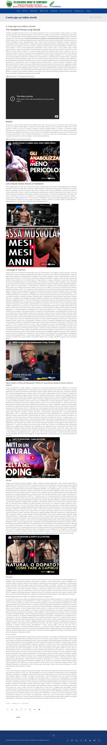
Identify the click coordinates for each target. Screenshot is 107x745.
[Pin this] (30, 709)
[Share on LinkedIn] (16, 709)
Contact (88, 11)
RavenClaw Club (79, 11)
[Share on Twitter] (12, 709)
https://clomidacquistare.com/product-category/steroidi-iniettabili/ (44, 38)
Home (18, 11)
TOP (53, 735)
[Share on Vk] (34, 709)
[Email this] (39, 709)
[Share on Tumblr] (21, 709)
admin (8, 703)
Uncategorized (25, 703)
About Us (24, 11)
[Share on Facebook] (7, 709)
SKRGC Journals (44, 11)
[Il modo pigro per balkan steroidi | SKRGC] (34, 4)
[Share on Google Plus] (25, 709)
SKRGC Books (33, 11)
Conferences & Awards (66, 11)
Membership (54, 11)
